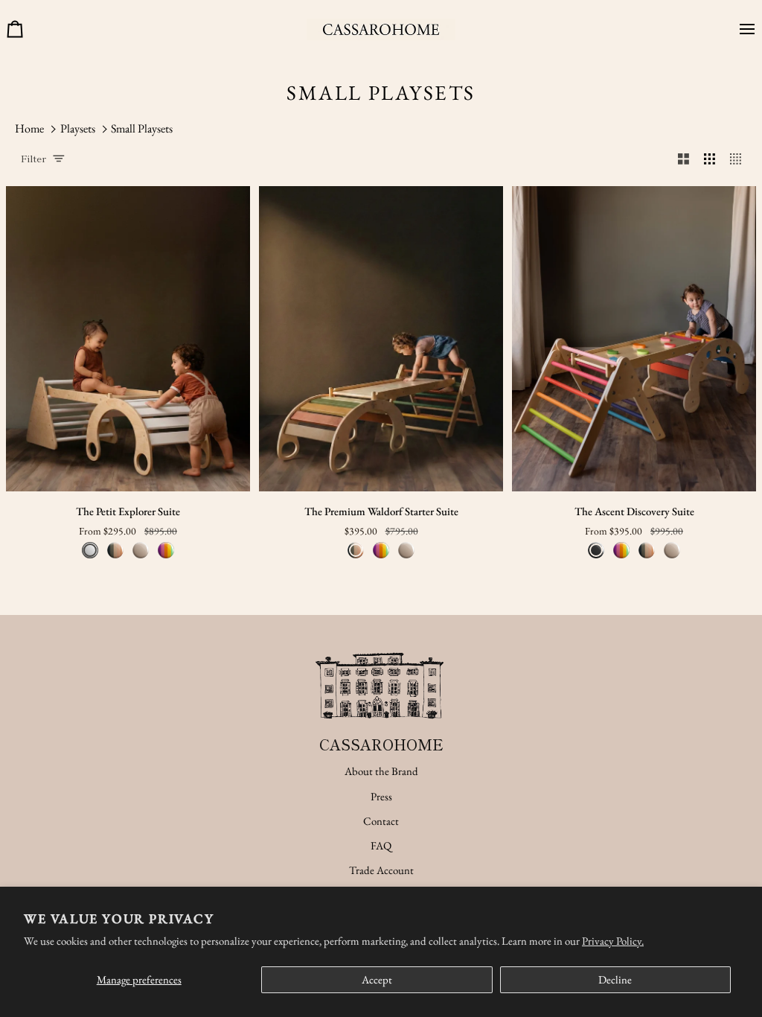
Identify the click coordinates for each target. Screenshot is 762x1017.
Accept (377, 979)
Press (381, 796)
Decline (615, 979)
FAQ (381, 845)
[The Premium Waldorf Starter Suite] (381, 338)
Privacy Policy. (613, 941)
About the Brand (381, 771)
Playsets (77, 128)
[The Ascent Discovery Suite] (634, 338)
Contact (381, 821)
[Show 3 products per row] (710, 159)
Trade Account (381, 870)
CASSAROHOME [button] (381, 744)
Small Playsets (142, 128)
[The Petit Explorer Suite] (128, 338)
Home (29, 128)
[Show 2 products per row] (683, 159)
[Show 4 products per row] (739, 159)
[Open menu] (741, 29)
